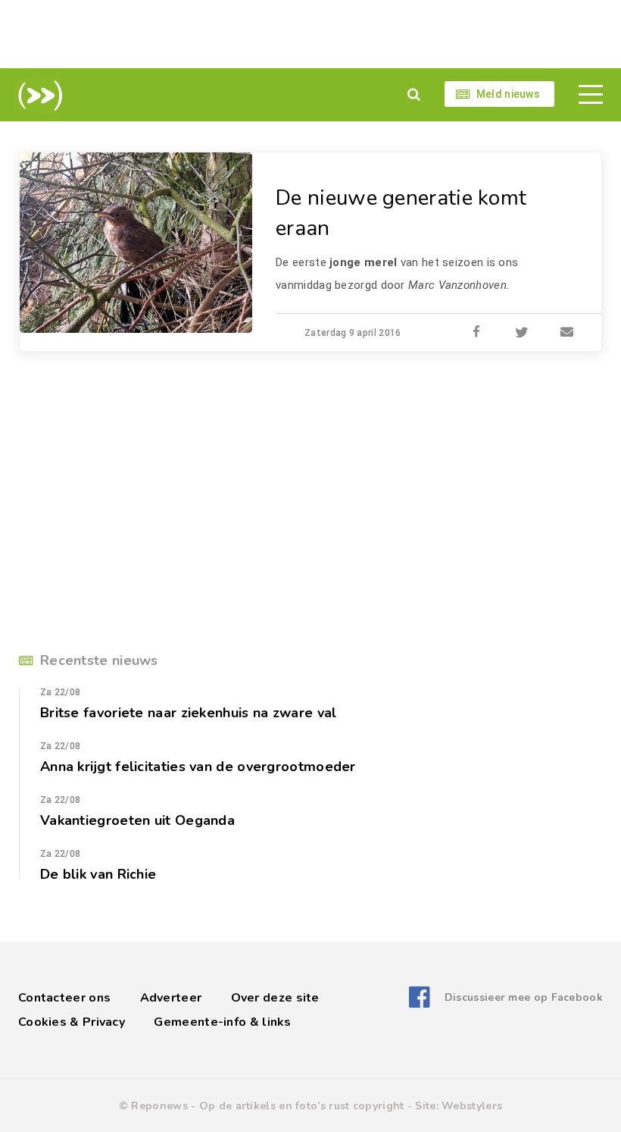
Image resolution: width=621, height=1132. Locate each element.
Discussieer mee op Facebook (524, 997)
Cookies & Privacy (71, 1022)
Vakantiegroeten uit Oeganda (137, 820)
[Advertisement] (310, 34)
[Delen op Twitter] (522, 333)
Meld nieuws (508, 94)
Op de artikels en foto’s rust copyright (301, 1106)
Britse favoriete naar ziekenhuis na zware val (188, 713)
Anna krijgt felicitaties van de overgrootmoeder (198, 766)
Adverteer (171, 997)
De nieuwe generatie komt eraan (401, 213)
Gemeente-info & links (222, 1022)
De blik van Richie (98, 874)
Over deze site (275, 997)
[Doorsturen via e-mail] (567, 333)
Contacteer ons (64, 997)
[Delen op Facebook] (476, 333)
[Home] (37, 95)
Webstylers (472, 1106)
